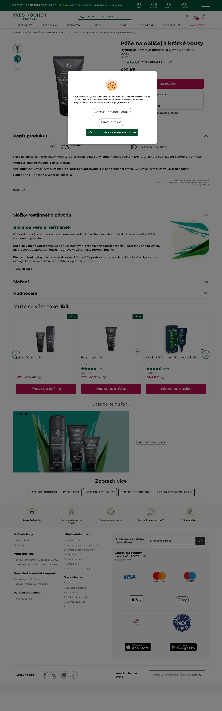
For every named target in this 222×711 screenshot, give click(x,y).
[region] (112, 107)
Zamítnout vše (111, 122)
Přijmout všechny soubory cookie (112, 132)
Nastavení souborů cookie (112, 112)
